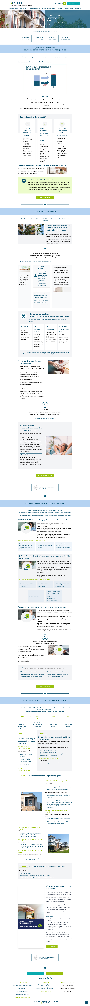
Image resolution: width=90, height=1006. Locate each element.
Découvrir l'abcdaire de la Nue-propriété (45, 418)
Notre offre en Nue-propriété (45, 991)
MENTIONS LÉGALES (53, 1001)
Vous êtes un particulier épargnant (67, 990)
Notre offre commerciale (48, 8)
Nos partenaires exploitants (22, 994)
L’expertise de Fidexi (45, 985)
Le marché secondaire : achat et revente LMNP (22, 993)
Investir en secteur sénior (22, 991)
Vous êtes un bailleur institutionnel (67, 984)
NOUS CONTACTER (52, 946)
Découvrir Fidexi (67, 991)
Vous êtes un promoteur (67, 985)
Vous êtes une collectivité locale (67, 987)
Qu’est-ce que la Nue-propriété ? (45, 984)
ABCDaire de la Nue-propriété (45, 987)
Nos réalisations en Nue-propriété (45, 990)
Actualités (78, 8)
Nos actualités (67, 993)
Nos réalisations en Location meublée (22, 995)
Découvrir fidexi (69, 8)
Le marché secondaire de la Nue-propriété (45, 988)
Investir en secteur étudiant (22, 990)
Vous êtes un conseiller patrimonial (67, 988)
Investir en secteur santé (22, 988)
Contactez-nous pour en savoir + (45, 197)
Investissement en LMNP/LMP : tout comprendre (22, 984)
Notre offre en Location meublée (22, 997)
